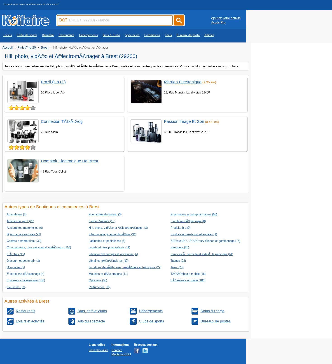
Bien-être (48, 35)
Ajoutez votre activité (226, 18)
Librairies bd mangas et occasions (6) (113, 254)
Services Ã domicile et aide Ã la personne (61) (202, 254)
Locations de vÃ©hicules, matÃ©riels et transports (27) (125, 267)
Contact (117, 350)
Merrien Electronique (182, 82)
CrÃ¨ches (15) (16, 254)
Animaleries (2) (16, 214)
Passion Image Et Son (184, 121)
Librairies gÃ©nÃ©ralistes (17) (109, 260)
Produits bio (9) (180, 227)
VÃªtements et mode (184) (188, 280)
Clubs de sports (27, 35)
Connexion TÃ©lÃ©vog (62, 121)
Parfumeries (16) (99, 287)
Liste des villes (98, 350)
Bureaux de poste (188, 35)
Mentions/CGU (121, 354)
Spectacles (132, 35)
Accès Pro (218, 22)
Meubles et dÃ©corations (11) (108, 273)
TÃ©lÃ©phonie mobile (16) (188, 273)
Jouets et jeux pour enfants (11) (109, 247)
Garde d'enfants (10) (102, 221)
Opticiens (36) (98, 280)
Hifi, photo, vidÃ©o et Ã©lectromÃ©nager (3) (118, 227)
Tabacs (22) (178, 260)
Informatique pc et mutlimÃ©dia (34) (112, 234)
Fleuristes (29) (16, 287)
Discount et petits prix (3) (23, 260)
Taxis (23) (177, 267)
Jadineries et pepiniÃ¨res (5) (107, 241)
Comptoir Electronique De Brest (69, 161)
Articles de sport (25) (20, 221)
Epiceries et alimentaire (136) (26, 280)
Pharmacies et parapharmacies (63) (194, 214)
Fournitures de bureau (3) (105, 214)
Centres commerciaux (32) (24, 241)
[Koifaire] (25, 24)
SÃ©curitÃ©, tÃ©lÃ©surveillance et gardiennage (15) (205, 241)
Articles (209, 35)
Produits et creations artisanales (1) (194, 234)
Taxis (168, 35)
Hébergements (88, 35)
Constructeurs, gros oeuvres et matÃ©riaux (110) (39, 247)
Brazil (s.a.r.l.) (53, 82)
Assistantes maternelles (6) (25, 227)
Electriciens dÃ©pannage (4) (25, 273)
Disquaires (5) (16, 267)
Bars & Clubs (111, 35)
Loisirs (7, 35)
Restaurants (66, 35)
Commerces (152, 35)
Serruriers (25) (180, 247)
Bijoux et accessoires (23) (24, 234)
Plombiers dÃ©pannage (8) (188, 221)
